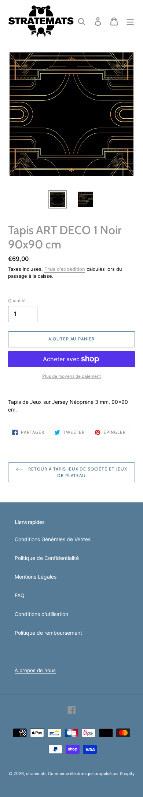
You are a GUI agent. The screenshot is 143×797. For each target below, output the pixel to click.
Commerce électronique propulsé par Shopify (91, 773)
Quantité (17, 300)
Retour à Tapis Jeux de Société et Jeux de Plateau (77, 472)
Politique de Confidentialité (47, 558)
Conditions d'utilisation (41, 614)
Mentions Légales (35, 576)
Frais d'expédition (64, 269)
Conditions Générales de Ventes (53, 539)
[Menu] (130, 21)
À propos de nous (35, 670)
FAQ (20, 595)
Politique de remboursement (48, 633)
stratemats (36, 773)
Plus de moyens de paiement (71, 376)
